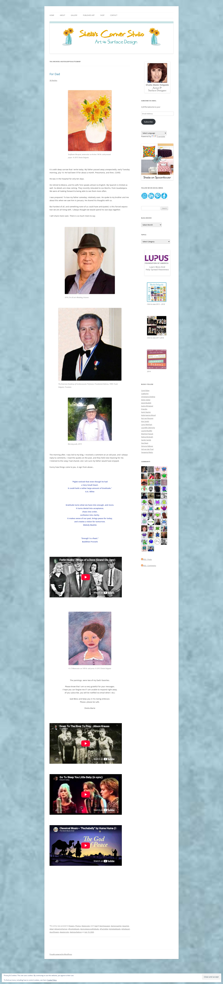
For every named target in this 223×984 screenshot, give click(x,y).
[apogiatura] (144, 515)
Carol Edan (145, 390)
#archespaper (104, 926)
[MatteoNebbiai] (151, 548)
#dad (52, 929)
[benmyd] (151, 515)
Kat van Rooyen (147, 418)
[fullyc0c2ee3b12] (157, 521)
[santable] (157, 495)
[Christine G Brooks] (151, 508)
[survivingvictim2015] (144, 508)
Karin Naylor (146, 412)
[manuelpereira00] (157, 515)
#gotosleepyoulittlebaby (89, 929)
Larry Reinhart (146, 424)
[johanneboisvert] (164, 515)
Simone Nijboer (147, 446)
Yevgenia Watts (147, 452)
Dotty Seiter (145, 400)
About (62, 15)
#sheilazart (125, 929)
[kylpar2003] (164, 475)
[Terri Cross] (157, 528)
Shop (102, 15)
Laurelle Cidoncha (148, 427)
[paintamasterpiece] (151, 541)
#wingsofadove (76, 932)
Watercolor (86, 926)
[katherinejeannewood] (144, 541)
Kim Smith (145, 421)
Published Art (89, 15)
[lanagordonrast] (164, 508)
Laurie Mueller (146, 431)
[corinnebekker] (164, 482)
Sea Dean (144, 443)
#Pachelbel (104, 929)
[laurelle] (164, 502)
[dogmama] (151, 495)
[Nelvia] (144, 502)
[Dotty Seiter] (151, 482)
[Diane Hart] (144, 495)
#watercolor (64, 932)
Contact (113, 15)
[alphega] (144, 535)
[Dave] (164, 541)
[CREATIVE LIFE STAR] (157, 489)
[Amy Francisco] (144, 521)
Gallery (74, 15)
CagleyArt (145, 393)
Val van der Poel (147, 449)
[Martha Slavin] (164, 535)
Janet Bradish (146, 403)
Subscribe (148, 121)
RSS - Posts (147, 559)
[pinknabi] (157, 475)
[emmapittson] (151, 535)
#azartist (125, 926)
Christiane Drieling (148, 397)
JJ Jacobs (144, 409)
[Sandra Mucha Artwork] (151, 502)
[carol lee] (164, 495)
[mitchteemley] (164, 528)
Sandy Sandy (146, 440)
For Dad (55, 74)
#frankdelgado (73, 929)
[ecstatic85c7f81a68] (164, 469)
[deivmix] (151, 489)
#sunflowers (54, 932)
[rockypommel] (151, 528)
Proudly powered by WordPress (61, 954)
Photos (78, 926)
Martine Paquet (147, 434)
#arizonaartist (116, 926)
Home (52, 15)
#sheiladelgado (115, 929)
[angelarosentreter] (157, 535)
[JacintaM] (151, 469)
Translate (161, 136)
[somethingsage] (144, 475)
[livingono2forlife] (144, 489)
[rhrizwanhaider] (157, 508)
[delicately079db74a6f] (164, 489)
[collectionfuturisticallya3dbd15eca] (157, 469)
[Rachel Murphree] (144, 528)
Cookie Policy (52, 980)
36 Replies (53, 80)
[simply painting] (157, 482)
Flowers (71, 926)
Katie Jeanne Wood (148, 415)
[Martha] (144, 482)
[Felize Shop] (151, 521)
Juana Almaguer (147, 406)
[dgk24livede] (157, 502)
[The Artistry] (157, 541)
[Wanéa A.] (151, 475)
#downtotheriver (60, 929)
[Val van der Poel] (144, 548)
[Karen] (164, 521)
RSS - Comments (149, 565)
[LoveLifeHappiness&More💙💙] (144, 469)
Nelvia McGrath (147, 437)
